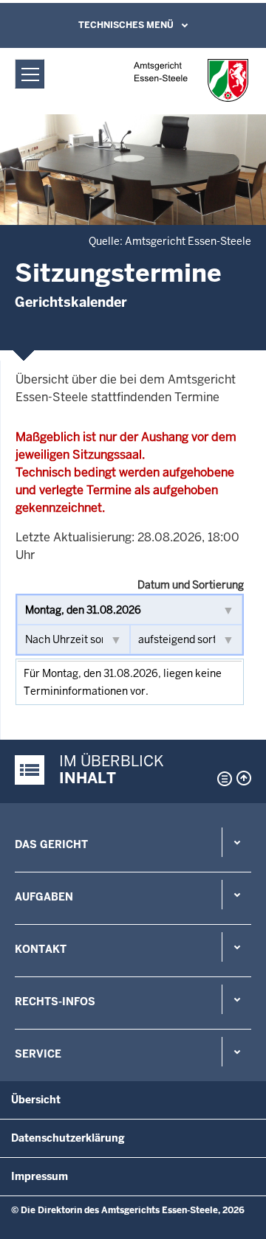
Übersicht (36, 1099)
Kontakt (40, 949)
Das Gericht (51, 844)
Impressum (39, 1176)
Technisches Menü (126, 25)
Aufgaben (44, 896)
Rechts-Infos (55, 1001)
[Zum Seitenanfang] (243, 778)
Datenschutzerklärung (68, 1138)
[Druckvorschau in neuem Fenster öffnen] (222, 779)
